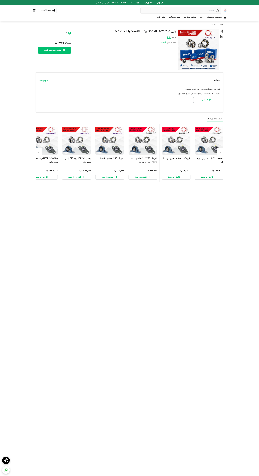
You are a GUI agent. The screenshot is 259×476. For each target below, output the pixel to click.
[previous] (220, 153)
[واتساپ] (6, 470)
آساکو (221, 24)
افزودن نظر (43, 80)
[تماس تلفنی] (6, 460)
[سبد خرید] (34, 10)
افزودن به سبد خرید (52, 50)
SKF (169, 37)
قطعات (214, 24)
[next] (38, 153)
